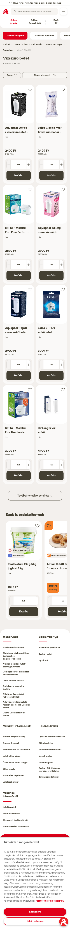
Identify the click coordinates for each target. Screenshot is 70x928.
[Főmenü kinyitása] (63, 11)
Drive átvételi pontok (13, 680)
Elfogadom (35, 911)
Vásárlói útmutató (11, 813)
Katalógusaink (9, 807)
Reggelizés (8, 50)
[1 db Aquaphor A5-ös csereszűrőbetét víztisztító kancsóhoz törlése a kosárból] (9, 164)
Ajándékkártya (46, 743)
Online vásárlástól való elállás (14, 714)
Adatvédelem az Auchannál (16, 749)
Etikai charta (9, 769)
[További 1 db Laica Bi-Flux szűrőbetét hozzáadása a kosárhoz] (61, 364)
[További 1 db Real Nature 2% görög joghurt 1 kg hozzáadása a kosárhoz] (36, 600)
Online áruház (21, 44)
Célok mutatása (35, 921)
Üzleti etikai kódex (11, 756)
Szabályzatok (45, 654)
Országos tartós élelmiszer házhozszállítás (16, 673)
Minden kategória (15, 35)
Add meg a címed (38, 3)
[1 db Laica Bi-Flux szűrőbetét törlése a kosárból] (41, 364)
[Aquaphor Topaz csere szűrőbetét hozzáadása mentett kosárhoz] (30, 289)
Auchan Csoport (11, 743)
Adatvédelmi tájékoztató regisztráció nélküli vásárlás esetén (16, 705)
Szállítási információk (13, 647)
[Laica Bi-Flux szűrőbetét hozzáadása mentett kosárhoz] (63, 289)
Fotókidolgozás (46, 762)
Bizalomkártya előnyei (49, 647)
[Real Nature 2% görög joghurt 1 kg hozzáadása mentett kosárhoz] (37, 525)
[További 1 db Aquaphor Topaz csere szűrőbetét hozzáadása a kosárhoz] (29, 364)
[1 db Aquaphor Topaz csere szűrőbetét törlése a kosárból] (9, 364)
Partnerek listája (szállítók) (50, 900)
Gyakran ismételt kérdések (52, 736)
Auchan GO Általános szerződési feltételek (49, 769)
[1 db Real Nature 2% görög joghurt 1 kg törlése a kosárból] (11, 600)
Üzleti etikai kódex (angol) (15, 762)
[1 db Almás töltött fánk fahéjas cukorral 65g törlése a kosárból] (50, 600)
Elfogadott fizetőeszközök (15, 820)
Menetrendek (45, 756)
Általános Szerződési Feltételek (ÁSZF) (13, 695)
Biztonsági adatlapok (49, 777)
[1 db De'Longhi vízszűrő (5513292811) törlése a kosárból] (41, 464)
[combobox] (34, 11)
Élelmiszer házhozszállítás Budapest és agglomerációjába (16, 656)
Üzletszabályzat (10, 782)
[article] (18, 134)
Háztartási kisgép (54, 44)
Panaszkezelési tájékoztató (16, 826)
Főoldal (6, 44)
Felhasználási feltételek (50, 749)
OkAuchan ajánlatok (44, 35)
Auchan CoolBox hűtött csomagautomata (14, 665)
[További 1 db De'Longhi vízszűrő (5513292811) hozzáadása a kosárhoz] (61, 464)
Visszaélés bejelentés (13, 775)
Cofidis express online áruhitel (13, 687)
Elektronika (36, 44)
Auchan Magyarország (14, 736)
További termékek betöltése (33, 495)
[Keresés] (15, 11)
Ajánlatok (43, 660)
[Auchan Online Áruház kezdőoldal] (6, 11)
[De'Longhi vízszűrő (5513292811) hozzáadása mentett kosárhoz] (63, 389)
